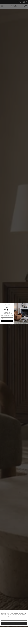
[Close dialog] (26, 303)
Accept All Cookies (14, 623)
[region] (14, 618)
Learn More (14, 619)
